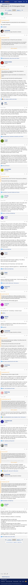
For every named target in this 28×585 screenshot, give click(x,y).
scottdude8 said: (4, 20)
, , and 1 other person (10, 283)
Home (23, 581)
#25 (26, 144)
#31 (26, 291)
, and (8, 213)
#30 (26, 277)
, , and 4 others (12, 136)
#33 (26, 321)
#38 (26, 449)
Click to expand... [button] (14, 48)
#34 (26, 335)
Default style (4, 579)
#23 (26, 66)
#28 (26, 221)
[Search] (26, 1)
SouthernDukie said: (5, 399)
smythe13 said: (4, 294)
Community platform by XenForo (11, 583)
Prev (10, 10)
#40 (26, 509)
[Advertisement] (14, 558)
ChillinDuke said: (4, 37)
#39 (26, 479)
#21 (26, 17)
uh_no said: (3, 338)
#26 (26, 174)
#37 (26, 425)
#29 (26, 257)
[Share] (24, 18)
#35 (26, 369)
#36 (26, 396)
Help (20, 581)
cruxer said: (3, 451)
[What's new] (24, 1)
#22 (26, 35)
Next (18, 10)
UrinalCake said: (4, 481)
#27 (26, 200)
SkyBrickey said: (4, 69)
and (5, 165)
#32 (26, 308)
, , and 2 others (10, 361)
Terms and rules (9, 581)
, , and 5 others (10, 58)
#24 (26, 107)
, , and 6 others (10, 99)
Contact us (3, 581)
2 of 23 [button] (14, 10)
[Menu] (1, 1)
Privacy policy (15, 581)
